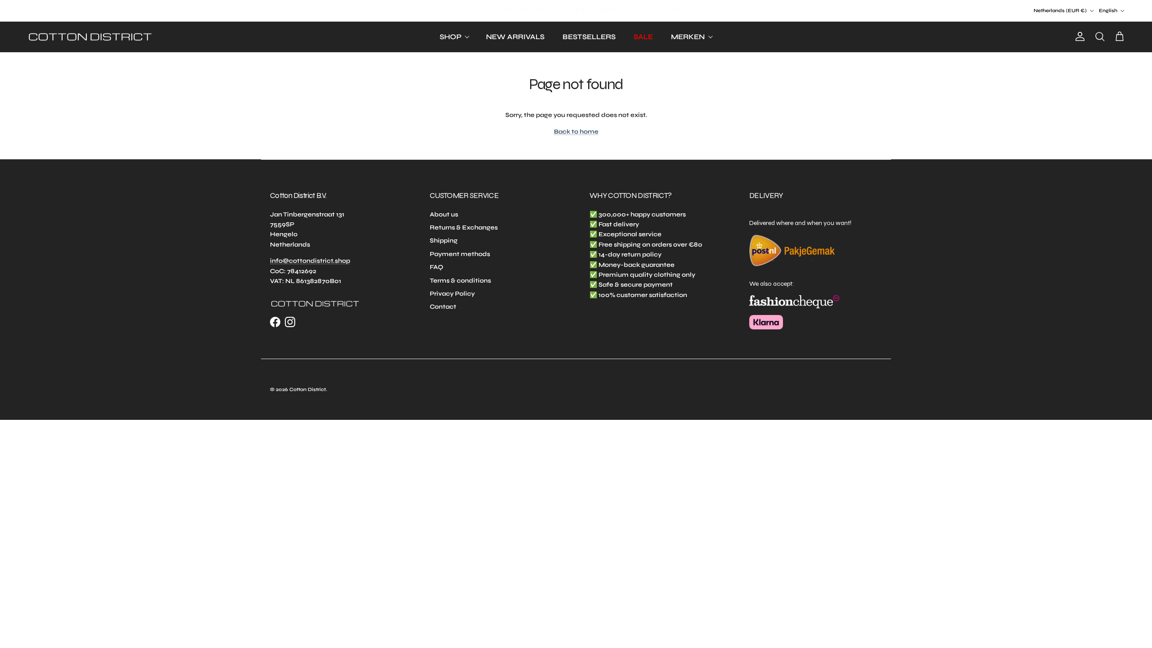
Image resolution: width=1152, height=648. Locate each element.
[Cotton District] (90, 37)
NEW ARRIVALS (515, 36)
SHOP (450, 36)
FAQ (436, 267)
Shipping (444, 240)
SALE (643, 36)
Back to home (576, 131)
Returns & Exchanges (464, 227)
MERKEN (688, 36)
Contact (443, 306)
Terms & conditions (460, 280)
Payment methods (460, 254)
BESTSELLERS (589, 36)
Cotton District (307, 389)
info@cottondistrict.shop (310, 261)
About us (444, 214)
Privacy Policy (452, 293)
